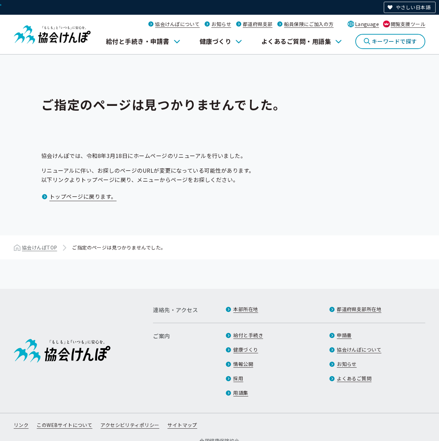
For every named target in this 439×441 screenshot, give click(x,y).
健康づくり (215, 41)
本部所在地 (245, 309)
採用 (238, 378)
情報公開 (243, 363)
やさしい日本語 (413, 7)
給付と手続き (248, 335)
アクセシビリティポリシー (129, 424)
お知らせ (221, 24)
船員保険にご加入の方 (308, 24)
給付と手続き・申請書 (137, 41)
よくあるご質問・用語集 (296, 41)
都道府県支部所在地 (359, 309)
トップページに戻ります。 (83, 196)
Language (367, 24)
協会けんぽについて (177, 24)
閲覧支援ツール (408, 24)
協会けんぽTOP (39, 247)
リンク (21, 424)
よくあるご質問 (354, 378)
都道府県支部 (258, 24)
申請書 (344, 335)
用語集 (240, 392)
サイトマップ (182, 424)
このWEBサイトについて (64, 424)
